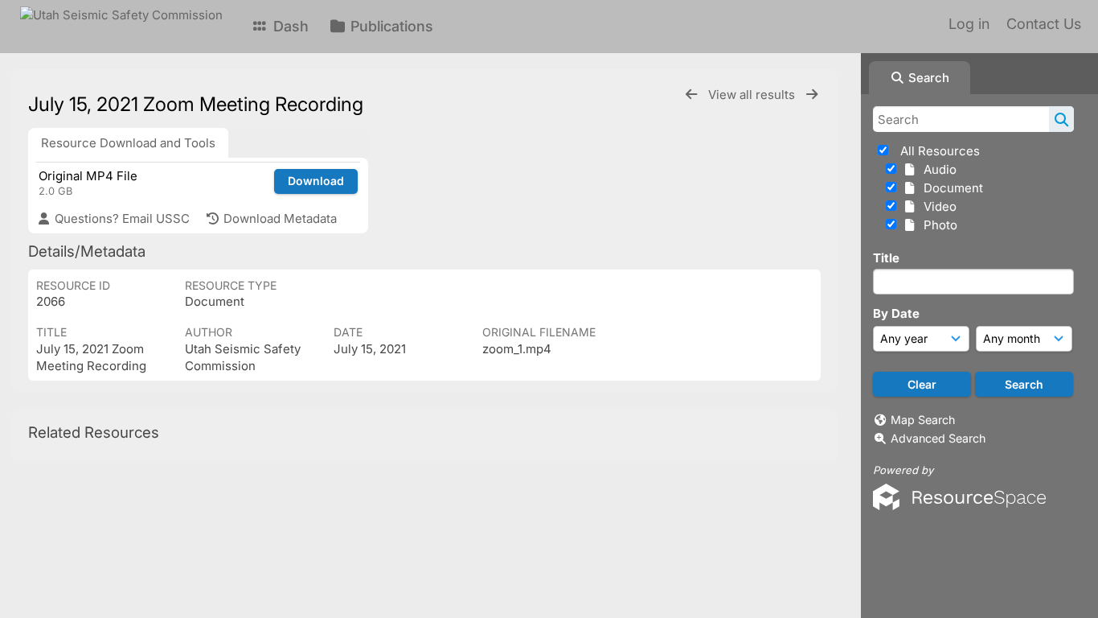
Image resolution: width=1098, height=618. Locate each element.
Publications (389, 26)
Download (316, 180)
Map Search (923, 419)
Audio (937, 169)
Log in (968, 23)
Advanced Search (938, 438)
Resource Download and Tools (128, 142)
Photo (937, 225)
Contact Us (1043, 23)
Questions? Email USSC (120, 218)
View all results (753, 94)
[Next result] (812, 94)
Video (937, 206)
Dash (289, 26)
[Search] (1061, 119)
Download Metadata (278, 218)
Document (950, 188)
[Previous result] (691, 94)
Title (886, 258)
